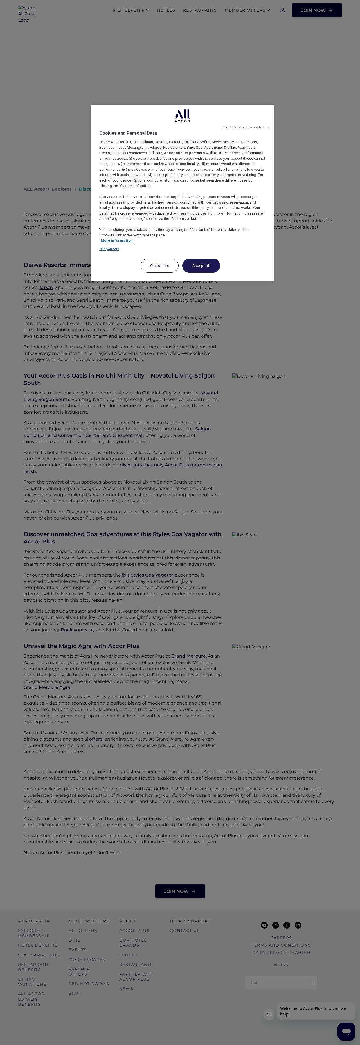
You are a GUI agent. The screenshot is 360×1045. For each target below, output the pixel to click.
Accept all (201, 265)
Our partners (109, 249)
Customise (159, 265)
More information (117, 240)
